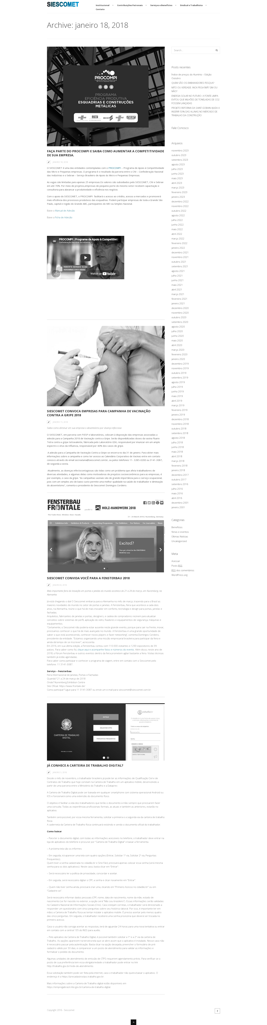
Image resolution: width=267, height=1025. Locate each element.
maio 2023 (177, 178)
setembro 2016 (180, 484)
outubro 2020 (179, 317)
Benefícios (177, 527)
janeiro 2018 (178, 470)
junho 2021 (178, 280)
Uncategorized (179, 541)
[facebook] (217, 1011)
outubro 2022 (179, 210)
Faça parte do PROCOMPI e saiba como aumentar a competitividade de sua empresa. (105, 153)
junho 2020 (178, 335)
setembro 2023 (180, 159)
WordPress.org (179, 574)
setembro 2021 (180, 266)
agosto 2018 (178, 437)
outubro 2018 (179, 428)
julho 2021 (177, 275)
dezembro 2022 (180, 201)
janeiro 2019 (178, 414)
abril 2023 (177, 182)
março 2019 (178, 405)
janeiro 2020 (178, 359)
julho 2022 (177, 219)
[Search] (217, 50)
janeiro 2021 (178, 303)
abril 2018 (177, 456)
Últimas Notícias (180, 536)
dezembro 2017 (180, 474)
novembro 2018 (180, 423)
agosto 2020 (178, 326)
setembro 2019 (180, 377)
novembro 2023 (180, 150)
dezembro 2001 (180, 502)
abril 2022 (177, 233)
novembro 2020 (180, 312)
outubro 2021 (179, 261)
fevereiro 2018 (179, 465)
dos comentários (183, 570)
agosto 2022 (178, 215)
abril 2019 (177, 400)
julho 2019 (177, 386)
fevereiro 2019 (179, 409)
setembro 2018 (180, 433)
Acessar (176, 561)
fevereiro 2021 (179, 298)
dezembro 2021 (180, 252)
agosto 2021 (178, 270)
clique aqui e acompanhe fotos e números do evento (105, 649)
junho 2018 (178, 447)
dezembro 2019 (180, 363)
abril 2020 (177, 345)
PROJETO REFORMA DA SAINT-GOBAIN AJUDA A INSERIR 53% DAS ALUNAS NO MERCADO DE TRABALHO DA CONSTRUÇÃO (196, 111)
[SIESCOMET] (63, 4)
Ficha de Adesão (63, 217)
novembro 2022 (180, 206)
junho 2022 (178, 224)
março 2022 (178, 238)
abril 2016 (177, 498)
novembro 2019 (180, 368)
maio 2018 (177, 451)
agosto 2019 (178, 382)
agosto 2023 (178, 164)
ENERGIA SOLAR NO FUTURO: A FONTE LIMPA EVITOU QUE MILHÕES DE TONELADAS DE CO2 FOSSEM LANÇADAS (196, 99)
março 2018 (178, 460)
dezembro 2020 (180, 308)
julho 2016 (177, 488)
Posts (177, 565)
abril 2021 (177, 289)
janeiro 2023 (178, 196)
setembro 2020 (180, 321)
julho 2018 (177, 442)
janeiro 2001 (178, 507)
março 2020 (178, 349)
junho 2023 (178, 173)
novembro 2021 (180, 257)
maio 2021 (177, 284)
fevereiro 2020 (179, 354)
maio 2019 (177, 396)
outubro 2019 (179, 372)
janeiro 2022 (178, 247)
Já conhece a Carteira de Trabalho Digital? (85, 765)
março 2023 (178, 187)
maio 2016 (177, 493)
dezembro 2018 (180, 419)
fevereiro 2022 (179, 243)
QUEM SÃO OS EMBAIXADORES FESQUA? (193, 82)
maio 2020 (177, 340)
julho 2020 (177, 331)
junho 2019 (178, 391)
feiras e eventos (180, 531)
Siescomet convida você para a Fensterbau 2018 (88, 578)
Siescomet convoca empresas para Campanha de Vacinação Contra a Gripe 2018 (98, 413)
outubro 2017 (179, 479)
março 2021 (178, 294)
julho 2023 (177, 169)
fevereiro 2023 (179, 192)
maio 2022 (177, 229)
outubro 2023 (179, 155)
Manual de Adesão (65, 210)
